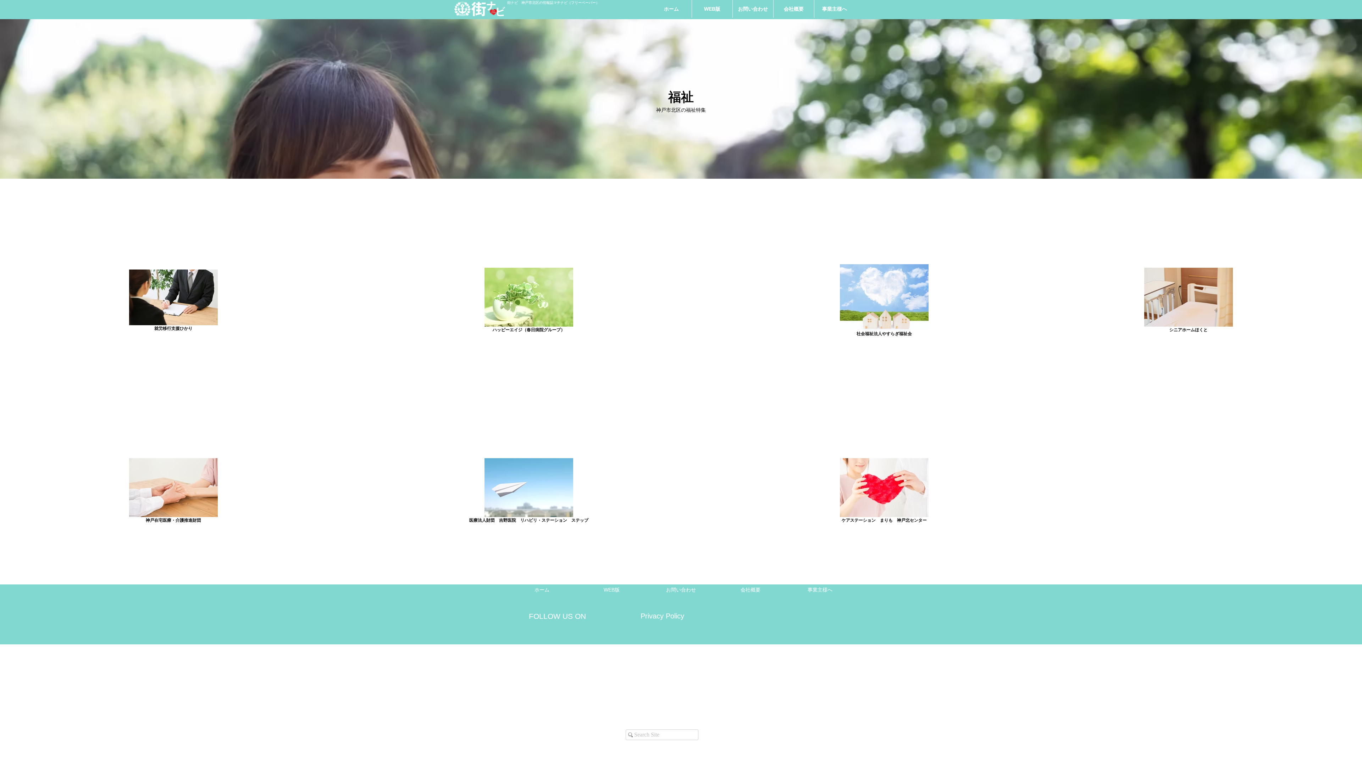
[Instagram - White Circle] (544, 699)
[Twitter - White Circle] (575, 699)
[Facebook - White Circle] (560, 699)
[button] (834, 9)
